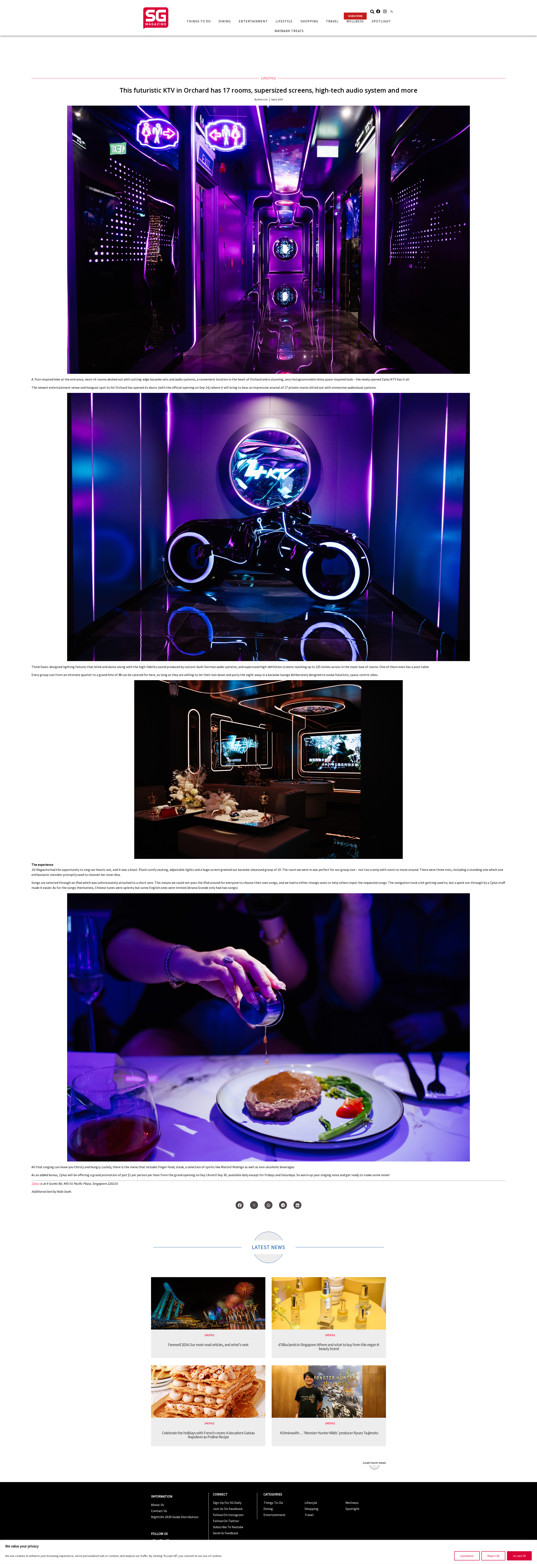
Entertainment (253, 21)
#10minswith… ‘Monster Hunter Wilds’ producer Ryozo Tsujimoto (329, 1432)
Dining (225, 21)
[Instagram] (385, 11)
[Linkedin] (297, 1205)
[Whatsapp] (268, 1205)
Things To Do (199, 21)
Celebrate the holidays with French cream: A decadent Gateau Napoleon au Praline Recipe (208, 1434)
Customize (467, 1556)
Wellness (355, 21)
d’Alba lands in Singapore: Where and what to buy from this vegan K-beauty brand (329, 1346)
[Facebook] (378, 11)
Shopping (309, 21)
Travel (332, 21)
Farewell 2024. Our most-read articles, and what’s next (208, 1344)
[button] (355, 16)
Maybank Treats (289, 31)
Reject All (493, 1556)
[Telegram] (283, 1205)
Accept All (519, 1556)
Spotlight (381, 21)
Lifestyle (284, 21)
